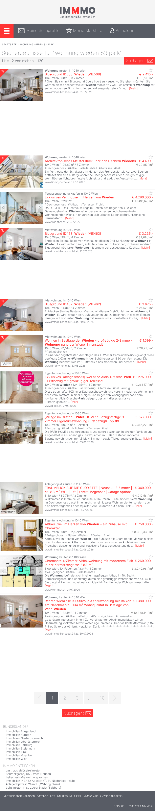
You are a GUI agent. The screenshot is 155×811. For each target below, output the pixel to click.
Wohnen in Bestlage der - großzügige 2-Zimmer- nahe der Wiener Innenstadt (88, 342)
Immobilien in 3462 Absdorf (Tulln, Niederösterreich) (40, 780)
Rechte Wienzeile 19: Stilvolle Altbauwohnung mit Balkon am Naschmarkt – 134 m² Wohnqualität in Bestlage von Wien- (88, 605)
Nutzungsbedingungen (19, 796)
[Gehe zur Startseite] (77, 17)
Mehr (133, 88)
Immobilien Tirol (16, 752)
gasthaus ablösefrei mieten (23, 770)
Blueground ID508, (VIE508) (73, 74)
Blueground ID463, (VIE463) (73, 233)
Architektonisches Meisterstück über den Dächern (90, 161)
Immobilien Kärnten (18, 734)
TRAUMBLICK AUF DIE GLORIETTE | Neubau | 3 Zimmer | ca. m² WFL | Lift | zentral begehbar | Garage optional (88, 490)
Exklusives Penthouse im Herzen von (79, 197)
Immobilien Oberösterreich (23, 741)
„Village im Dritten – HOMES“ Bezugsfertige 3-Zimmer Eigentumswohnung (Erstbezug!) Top (85, 419)
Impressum (64, 796)
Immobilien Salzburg (19, 745)
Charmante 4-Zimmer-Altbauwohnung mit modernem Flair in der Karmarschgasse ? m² (89, 563)
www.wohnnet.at (55, 221)
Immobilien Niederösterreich (24, 738)
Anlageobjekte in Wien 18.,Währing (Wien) (33, 784)
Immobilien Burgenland (21, 731)
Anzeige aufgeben (112, 796)
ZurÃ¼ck (3, 208)
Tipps (77, 796)
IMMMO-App (90, 796)
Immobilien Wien (16, 758)
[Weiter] (115, 698)
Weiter (39, 208)
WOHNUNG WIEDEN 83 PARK (37, 44)
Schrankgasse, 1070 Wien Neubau (28, 774)
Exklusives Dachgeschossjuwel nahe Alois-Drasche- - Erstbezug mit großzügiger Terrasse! (88, 379)
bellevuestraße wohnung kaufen (27, 777)
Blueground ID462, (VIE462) (73, 304)
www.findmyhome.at (57, 182)
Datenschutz (46, 796)
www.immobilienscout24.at (61, 92)
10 (102, 698)
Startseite (9, 44)
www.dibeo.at (53, 405)
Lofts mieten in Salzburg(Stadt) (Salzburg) (33, 787)
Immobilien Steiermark (20, 748)
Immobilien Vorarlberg (20, 755)
